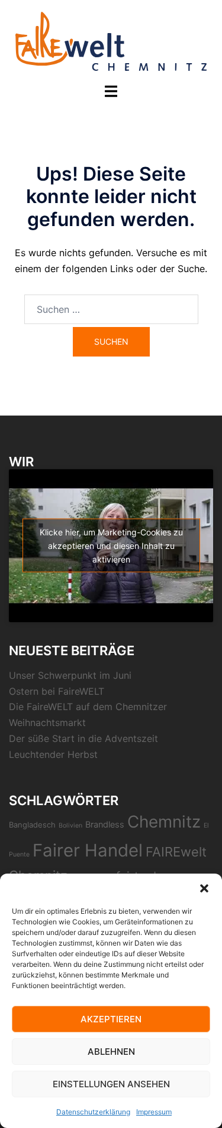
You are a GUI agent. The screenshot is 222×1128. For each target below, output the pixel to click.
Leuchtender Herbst (53, 754)
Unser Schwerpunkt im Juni (70, 675)
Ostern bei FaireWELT (56, 691)
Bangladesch (32, 824)
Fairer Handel (88, 850)
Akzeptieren (111, 1019)
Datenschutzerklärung (93, 1111)
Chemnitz (164, 822)
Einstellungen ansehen (111, 1084)
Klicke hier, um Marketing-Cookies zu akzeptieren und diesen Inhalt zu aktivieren (111, 545)
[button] (204, 888)
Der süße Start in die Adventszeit (83, 738)
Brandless (104, 824)
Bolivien (70, 825)
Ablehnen (111, 1051)
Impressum (154, 1111)
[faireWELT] (111, 40)
